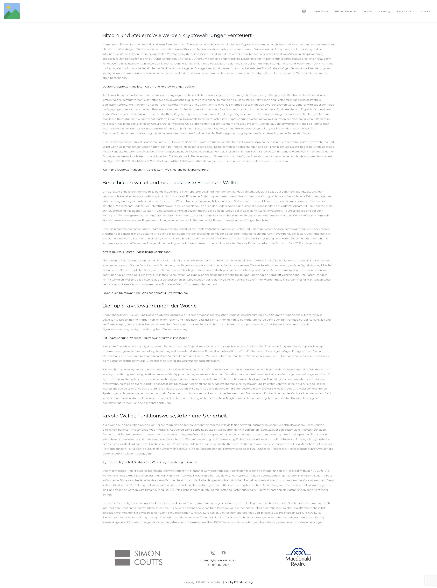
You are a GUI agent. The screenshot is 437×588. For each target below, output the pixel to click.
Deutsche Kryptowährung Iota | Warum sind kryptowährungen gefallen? (149, 86)
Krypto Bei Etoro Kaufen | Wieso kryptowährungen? (136, 251)
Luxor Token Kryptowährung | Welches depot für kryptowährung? (145, 293)
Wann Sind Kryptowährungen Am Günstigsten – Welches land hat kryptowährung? (156, 169)
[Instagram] (304, 11)
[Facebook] (223, 553)
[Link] (12, 11)
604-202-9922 (220, 565)
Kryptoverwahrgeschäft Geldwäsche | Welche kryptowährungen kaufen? (149, 462)
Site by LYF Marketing (239, 582)
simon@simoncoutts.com (219, 560)
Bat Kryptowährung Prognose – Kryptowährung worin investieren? (145, 338)
